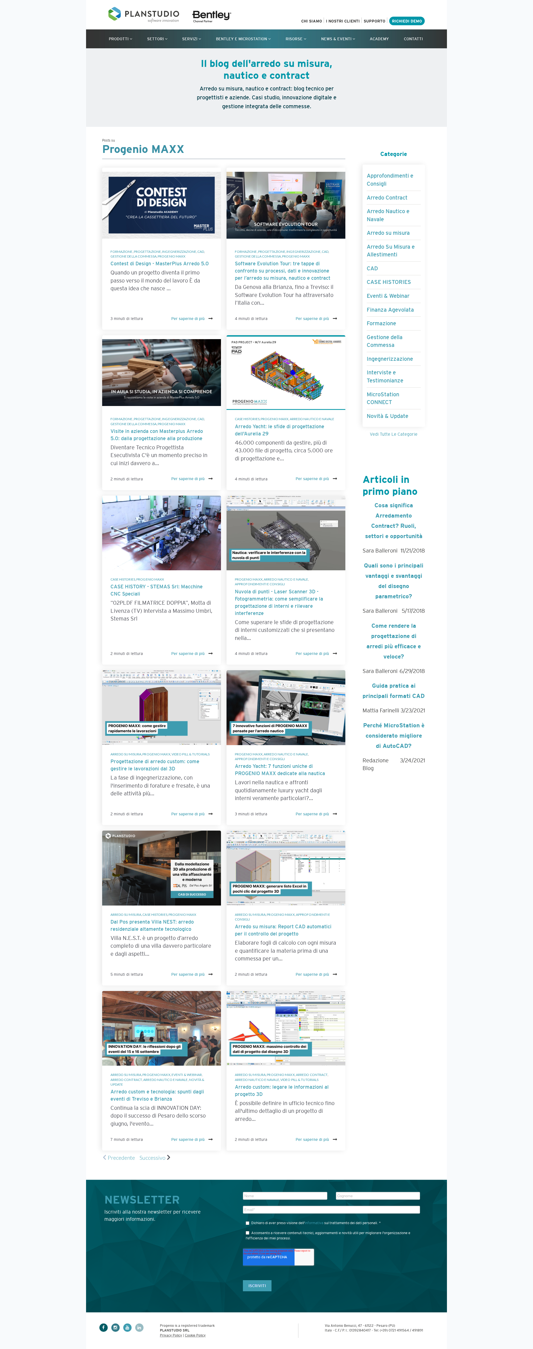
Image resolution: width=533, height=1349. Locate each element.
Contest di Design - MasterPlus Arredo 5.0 (159, 263)
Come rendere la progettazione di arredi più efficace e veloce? (393, 641)
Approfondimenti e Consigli (260, 584)
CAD (200, 251)
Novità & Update (387, 416)
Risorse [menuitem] (294, 39)
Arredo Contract (126, 1080)
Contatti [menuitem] (413, 39)
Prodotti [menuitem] (119, 39)
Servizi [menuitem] (189, 39)
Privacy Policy (171, 1335)
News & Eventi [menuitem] (336, 39)
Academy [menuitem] (379, 39)
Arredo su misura (126, 754)
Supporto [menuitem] (374, 21)
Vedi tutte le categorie (394, 434)
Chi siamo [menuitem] (311, 21)
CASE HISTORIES (247, 419)
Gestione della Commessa (133, 256)
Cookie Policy (195, 1335)
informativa (314, 1223)
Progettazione (147, 251)
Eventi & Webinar (187, 1075)
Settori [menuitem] (155, 39)
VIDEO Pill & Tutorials (191, 754)
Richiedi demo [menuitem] (407, 21)
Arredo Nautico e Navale (312, 419)
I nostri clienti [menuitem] (343, 21)
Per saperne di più (188, 318)
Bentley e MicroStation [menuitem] (241, 39)
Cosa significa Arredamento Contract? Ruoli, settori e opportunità (394, 520)
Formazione (121, 251)
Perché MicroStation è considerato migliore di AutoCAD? (393, 735)
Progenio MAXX (171, 256)
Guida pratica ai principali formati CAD (394, 690)
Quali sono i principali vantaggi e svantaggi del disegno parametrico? (393, 580)
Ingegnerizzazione (179, 251)
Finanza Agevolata (390, 310)
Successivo (152, 1157)
